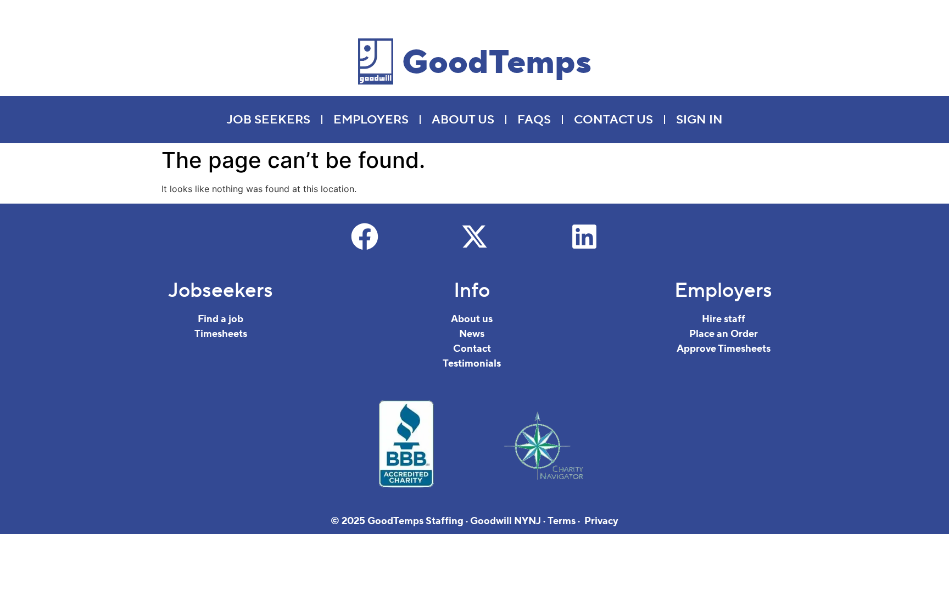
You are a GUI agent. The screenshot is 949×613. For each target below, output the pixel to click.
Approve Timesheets (724, 348)
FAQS (534, 119)
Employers (371, 119)
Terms (562, 521)
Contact (472, 348)
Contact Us (613, 119)
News (471, 334)
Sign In (699, 119)
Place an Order (723, 334)
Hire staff (723, 319)
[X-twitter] (474, 236)
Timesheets (220, 334)
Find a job (220, 319)
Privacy (601, 521)
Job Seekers (268, 119)
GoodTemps (496, 63)
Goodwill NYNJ (505, 521)
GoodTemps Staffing (415, 521)
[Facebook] (364, 236)
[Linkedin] (584, 236)
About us (472, 319)
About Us (463, 119)
